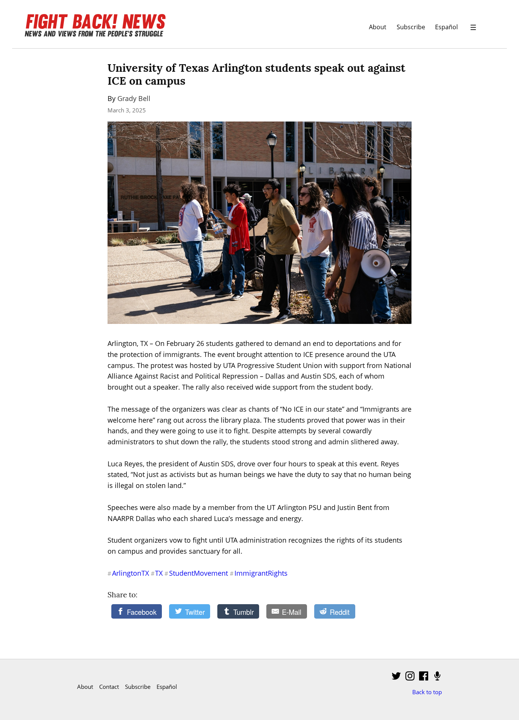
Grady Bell (133, 98)
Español (446, 26)
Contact (109, 686)
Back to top (427, 692)
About (377, 26)
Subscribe (411, 26)
